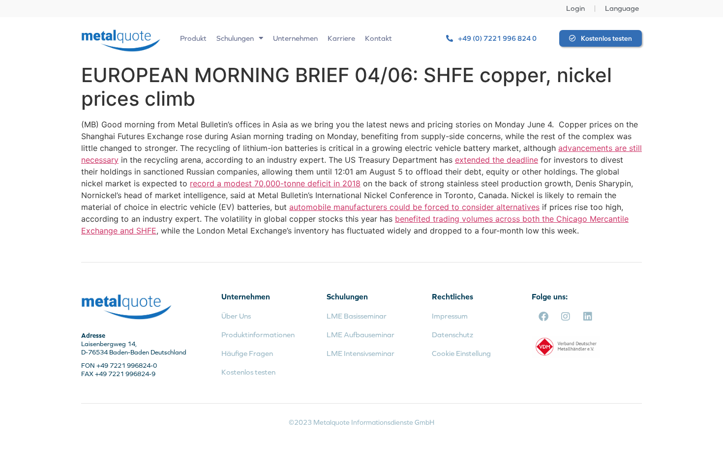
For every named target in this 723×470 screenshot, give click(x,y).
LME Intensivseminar (360, 353)
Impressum (450, 316)
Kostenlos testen (248, 372)
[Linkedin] (588, 316)
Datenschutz (452, 334)
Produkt (193, 38)
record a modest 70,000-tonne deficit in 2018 (275, 183)
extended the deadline (496, 160)
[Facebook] (543, 316)
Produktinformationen (258, 334)
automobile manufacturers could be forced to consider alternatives (414, 207)
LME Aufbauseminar (360, 334)
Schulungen (235, 38)
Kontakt (378, 38)
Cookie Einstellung (461, 353)
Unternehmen (295, 38)
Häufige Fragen (247, 353)
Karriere (341, 38)
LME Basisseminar (357, 316)
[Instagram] (565, 316)
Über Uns (236, 316)
